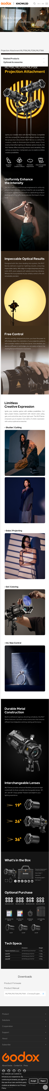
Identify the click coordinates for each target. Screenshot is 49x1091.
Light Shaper (14, 22)
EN (43, 3)
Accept (33, 1081)
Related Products (11, 58)
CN (38, 3)
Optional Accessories (13, 62)
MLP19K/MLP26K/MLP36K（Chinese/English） (23, 994)
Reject (43, 1081)
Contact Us (18, 1065)
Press (26, 1065)
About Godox (7, 1065)
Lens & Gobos (25, 22)
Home (5, 22)
